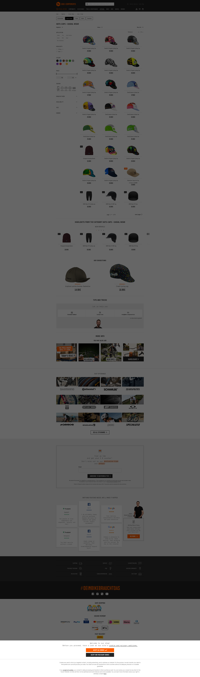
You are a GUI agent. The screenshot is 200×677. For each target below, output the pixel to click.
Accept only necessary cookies (100, 655)
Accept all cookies (98, 650)
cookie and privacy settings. (123, 645)
